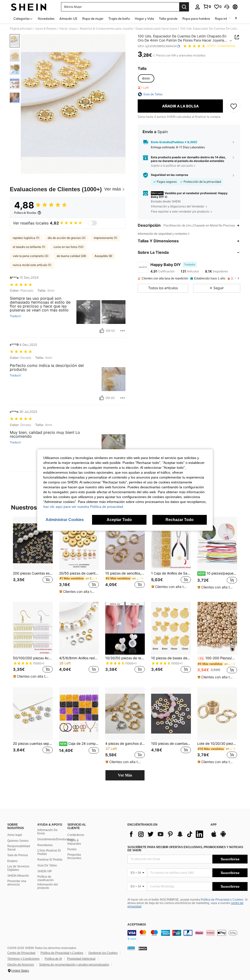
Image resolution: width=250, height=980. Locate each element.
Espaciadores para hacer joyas (156, 28)
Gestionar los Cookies (103, 953)
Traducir (15, 316)
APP (213, 824)
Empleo (12, 861)
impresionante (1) (105, 238)
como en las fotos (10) (68, 247)
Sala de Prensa (17, 855)
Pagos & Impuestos (74, 842)
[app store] (213, 836)
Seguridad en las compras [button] (169, 175)
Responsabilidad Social (18, 847)
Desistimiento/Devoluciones (55, 839)
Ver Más (125, 775)
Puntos (72, 849)
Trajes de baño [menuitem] (119, 19)
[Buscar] (184, 6)
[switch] (92, 223)
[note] (78, 591)
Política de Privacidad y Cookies (222, 899)
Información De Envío (47, 831)
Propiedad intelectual (81, 958)
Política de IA (53, 958)
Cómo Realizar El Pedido (49, 852)
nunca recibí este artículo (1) (32, 265)
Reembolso (45, 845)
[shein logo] (28, 7)
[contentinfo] (187, 936)
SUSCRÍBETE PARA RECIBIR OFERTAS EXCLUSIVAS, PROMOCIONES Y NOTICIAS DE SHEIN (185, 848)
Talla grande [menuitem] (168, 19)
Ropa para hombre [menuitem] (196, 19)
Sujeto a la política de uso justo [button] (172, 165)
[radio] (146, 78)
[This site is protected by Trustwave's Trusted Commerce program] (131, 948)
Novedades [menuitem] (46, 19)
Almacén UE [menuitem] (68, 19)
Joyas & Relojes (45, 28)
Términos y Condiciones (23, 958)
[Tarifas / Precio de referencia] (153, 55)
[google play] (223, 836)
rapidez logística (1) (26, 238)
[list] (166, 834)
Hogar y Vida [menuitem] (144, 19)
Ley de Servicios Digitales (18, 868)
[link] (207, 7)
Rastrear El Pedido (49, 859)
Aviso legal (14, 835)
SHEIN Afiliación (18, 875)
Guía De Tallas (47, 865)
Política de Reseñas (25, 212)
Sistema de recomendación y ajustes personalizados (74, 964)
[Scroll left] (230, 18)
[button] (227, 7)
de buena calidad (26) (71, 256)
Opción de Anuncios (20, 964)
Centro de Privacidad (21, 953)
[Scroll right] (236, 18)
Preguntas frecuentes (74, 856)
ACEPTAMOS (136, 924)
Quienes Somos (18, 840)
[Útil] (102, 331)
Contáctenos (75, 835)
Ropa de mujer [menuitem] (93, 19)
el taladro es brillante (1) (29, 247)
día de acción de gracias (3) (66, 238)
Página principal (21, 28)
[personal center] (197, 7)
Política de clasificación (45, 878)
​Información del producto (47, 886)
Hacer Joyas (68, 28)
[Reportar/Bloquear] (122, 331)
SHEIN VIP (44, 871)
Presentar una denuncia (16, 882)
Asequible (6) (103, 256)
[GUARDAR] (233, 106)
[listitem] (33, 555)
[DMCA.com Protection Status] (142, 948)
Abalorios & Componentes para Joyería (106, 28)
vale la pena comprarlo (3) (30, 256)
